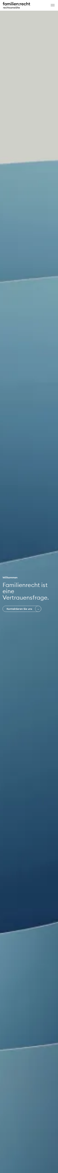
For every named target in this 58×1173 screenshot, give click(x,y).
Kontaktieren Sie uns (19, 608)
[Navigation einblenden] (53, 5)
